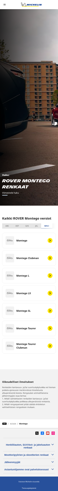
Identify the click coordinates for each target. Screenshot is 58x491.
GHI (27, 226)
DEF (17, 226)
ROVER (13, 423)
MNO (46, 226)
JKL (36, 226)
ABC (7, 226)
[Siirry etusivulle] (31, 4)
